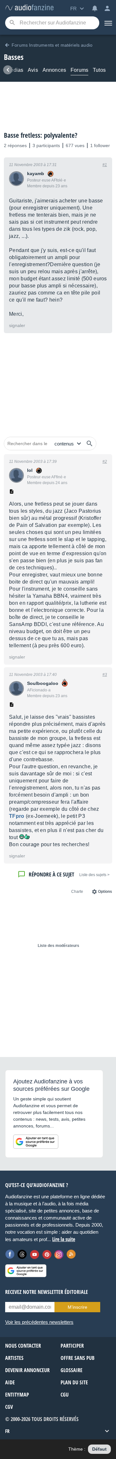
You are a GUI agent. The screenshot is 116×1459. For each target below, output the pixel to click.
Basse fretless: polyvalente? (40, 135)
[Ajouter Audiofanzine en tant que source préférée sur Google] (35, 1142)
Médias (14, 70)
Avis (33, 70)
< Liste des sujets (94, 875)
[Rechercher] (89, 443)
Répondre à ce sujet (51, 874)
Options (105, 891)
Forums (79, 70)
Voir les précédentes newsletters (39, 1322)
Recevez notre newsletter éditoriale (46, 1291)
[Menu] (107, 22)
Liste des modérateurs (58, 945)
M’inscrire (77, 1307)
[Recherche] (12, 23)
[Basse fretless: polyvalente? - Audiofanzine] (29, 8)
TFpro (16, 816)
